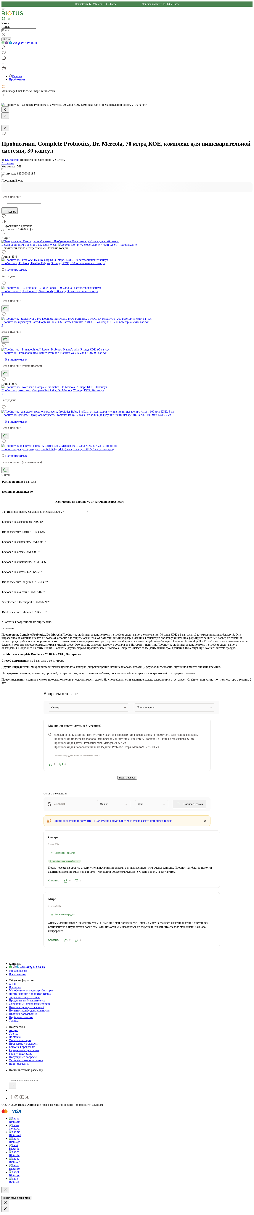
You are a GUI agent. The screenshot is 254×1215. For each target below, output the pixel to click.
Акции (13, 1030)
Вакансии (15, 987)
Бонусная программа (22, 1046)
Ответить (53, 880)
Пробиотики (17, 79)
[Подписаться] (12, 1085)
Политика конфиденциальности (29, 1010)
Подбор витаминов (21, 1017)
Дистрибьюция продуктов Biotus (30, 993)
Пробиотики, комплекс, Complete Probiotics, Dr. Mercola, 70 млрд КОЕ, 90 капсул (52, 390)
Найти (6, 39)
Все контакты (17, 974)
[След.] (5, 116)
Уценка (13, 1033)
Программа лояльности (23, 1043)
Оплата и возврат (20, 1040)
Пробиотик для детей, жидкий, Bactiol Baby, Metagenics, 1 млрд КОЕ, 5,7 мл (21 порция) (57, 449)
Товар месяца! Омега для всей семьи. (95, 241)
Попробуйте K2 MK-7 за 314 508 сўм (96, 4)
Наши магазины (19, 1063)
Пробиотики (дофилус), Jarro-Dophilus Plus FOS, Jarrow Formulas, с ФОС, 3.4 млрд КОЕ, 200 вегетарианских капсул (75, 322)
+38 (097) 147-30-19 (24, 43)
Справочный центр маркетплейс (29, 1003)
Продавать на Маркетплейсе (27, 1000)
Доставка (15, 1036)
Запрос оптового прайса (24, 997)
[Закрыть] (5, 1190)
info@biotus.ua (18, 970)
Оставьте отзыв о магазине (26, 1060)
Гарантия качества (20, 1053)
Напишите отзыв (15, 270)
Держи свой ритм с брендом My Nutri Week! (29, 244)
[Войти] (3, 48)
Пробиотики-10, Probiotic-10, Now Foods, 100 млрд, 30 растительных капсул (49, 291)
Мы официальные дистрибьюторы (31, 990)
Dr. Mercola (12, 159)
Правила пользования (23, 1013)
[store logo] (12, 14)
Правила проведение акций (26, 1007)
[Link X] (27, 1098)
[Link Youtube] (22, 1098)
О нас (12, 983)
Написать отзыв (193, 803)
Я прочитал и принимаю (16, 1197)
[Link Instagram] (17, 1098)
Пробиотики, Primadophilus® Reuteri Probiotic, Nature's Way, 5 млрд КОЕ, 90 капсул (54, 352)
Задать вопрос (127, 777)
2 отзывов (7, 163)
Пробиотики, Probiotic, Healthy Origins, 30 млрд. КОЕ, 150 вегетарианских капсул (53, 263)
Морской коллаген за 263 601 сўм (160, 4)
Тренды (14, 1020)
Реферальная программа (24, 1050)
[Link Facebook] (11, 1098)
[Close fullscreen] (5, 128)
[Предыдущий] (5, 109)
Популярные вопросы (23, 1057)
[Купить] (5, 309)
